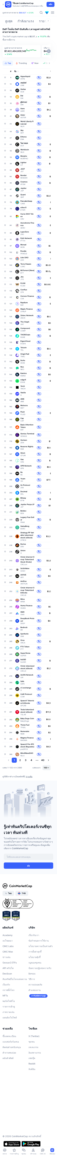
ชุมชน (31, 1041)
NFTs (5, 995)
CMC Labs (8, 946)
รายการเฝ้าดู (9, 1006)
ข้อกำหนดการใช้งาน (38, 940)
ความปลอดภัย (35, 984)
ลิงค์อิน (31, 1069)
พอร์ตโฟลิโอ (9, 1001)
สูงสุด (9, 21)
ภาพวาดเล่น (8, 1012)
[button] (22, 51)
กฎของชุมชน (34, 962)
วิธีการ (31, 979)
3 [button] (25, 760)
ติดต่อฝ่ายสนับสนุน (12, 1047)
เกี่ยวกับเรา (33, 935)
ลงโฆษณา (8, 940)
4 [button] (31, 760)
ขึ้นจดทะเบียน (9, 1036)
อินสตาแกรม (34, 1052)
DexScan (7, 973)
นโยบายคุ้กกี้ (34, 957)
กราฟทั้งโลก (8, 990)
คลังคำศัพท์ (8, 1058)
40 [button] (42, 760)
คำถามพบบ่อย (9, 1052)
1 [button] (14, 760)
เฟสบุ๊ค (31, 1058)
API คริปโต (8, 968)
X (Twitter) (33, 1036)
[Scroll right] (48, 20)
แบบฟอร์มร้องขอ (11, 1041)
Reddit (31, 1063)
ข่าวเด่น (6, 957)
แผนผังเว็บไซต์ (10, 1017)
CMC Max (8, 951)
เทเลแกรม (33, 1047)
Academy (8, 935)
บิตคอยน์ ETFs (10, 962)
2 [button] (20, 760)
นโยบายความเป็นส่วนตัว (40, 946)
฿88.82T (22, 14)
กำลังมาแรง (26, 21)
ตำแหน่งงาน (34, 990)
